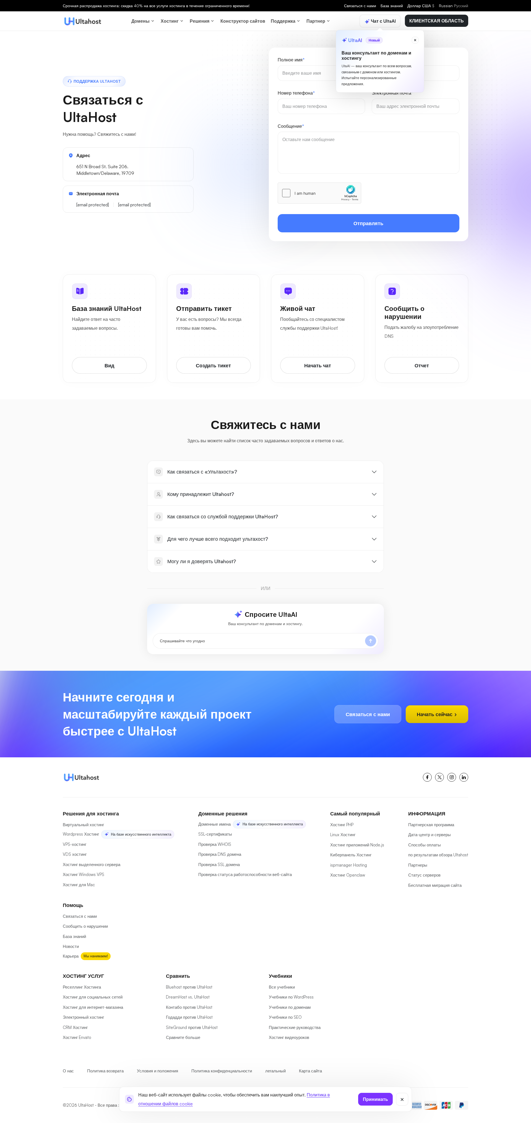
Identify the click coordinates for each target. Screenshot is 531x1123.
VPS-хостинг (74, 844)
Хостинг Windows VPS (83, 874)
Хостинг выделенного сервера (91, 864)
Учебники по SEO (285, 1017)
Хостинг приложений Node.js (357, 845)
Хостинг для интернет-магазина (93, 1007)
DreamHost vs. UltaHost (188, 997)
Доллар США (420, 5)
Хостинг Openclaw (347, 875)
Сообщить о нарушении (85, 926)
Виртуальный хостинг (83, 824)
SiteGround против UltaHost (192, 1027)
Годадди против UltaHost (189, 1017)
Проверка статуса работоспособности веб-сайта (245, 874)
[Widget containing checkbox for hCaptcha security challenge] (319, 193)
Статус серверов (424, 875)
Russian (453, 5)
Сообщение (291, 126)
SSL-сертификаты (215, 834)
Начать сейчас (435, 714)
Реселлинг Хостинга (82, 987)
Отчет (422, 365)
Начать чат (317, 365)
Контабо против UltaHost (189, 1007)
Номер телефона (296, 93)
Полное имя (291, 60)
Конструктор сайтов (242, 21)
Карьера (71, 956)
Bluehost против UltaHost (189, 987)
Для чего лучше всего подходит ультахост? (217, 539)
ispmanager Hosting (348, 865)
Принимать (375, 1099)
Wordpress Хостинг (81, 834)
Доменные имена (214, 824)
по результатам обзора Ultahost (438, 854)
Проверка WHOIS (214, 844)
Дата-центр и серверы (429, 834)
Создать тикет (213, 365)
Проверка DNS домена (219, 854)
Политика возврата (105, 1070)
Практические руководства (295, 1027)
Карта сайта (310, 1070)
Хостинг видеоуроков (289, 1037)
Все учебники (282, 987)
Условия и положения (157, 1070)
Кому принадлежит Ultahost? (200, 494)
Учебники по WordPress (291, 997)
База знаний (392, 5)
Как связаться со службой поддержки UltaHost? (222, 516)
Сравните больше (183, 1037)
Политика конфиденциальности (221, 1070)
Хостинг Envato (77, 1037)
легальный (275, 1070)
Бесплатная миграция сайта (435, 885)
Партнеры (417, 865)
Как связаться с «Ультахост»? (202, 472)
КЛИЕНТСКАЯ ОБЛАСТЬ (436, 21)
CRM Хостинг (75, 1027)
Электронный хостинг (83, 1017)
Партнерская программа (431, 824)
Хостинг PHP (341, 824)
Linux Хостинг (342, 834)
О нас (68, 1070)
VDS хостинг (75, 854)
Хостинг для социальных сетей (93, 997)
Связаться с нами (360, 5)
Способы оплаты (424, 845)
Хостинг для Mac (79, 884)
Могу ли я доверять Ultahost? (201, 561)
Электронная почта (392, 93)
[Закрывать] (402, 1099)
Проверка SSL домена (219, 864)
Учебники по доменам (290, 1007)
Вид (109, 365)
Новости (71, 946)
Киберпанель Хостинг (350, 854)
